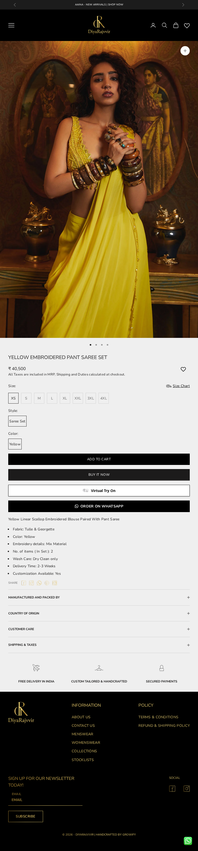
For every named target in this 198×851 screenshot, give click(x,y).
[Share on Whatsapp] (39, 583)
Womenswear (86, 742)
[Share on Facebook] (23, 583)
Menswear (82, 734)
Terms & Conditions (158, 717)
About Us (81, 717)
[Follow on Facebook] (172, 789)
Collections (84, 751)
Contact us (83, 725)
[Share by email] (54, 583)
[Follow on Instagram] (187, 789)
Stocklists (83, 759)
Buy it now (99, 474)
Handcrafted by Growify (116, 835)
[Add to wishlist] (183, 369)
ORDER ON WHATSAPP (101, 506)
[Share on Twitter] (31, 583)
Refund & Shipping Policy (164, 725)
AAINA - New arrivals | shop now (99, 4)
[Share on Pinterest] (47, 583)
